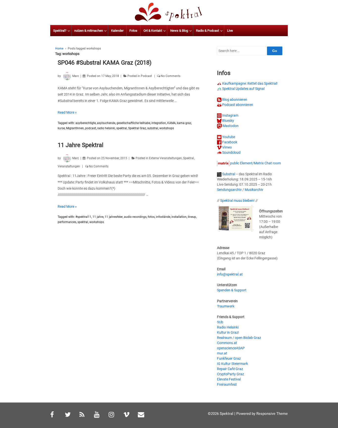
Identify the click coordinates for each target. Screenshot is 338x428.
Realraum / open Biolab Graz (239, 338)
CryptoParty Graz (230, 374)
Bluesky (227, 121)
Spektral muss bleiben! (237, 200)
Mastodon (230, 126)
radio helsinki (106, 128)
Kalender (117, 30)
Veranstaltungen (69, 166)
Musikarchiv (254, 190)
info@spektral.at (230, 274)
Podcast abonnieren (237, 105)
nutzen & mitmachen (88, 30)
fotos (151, 217)
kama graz (184, 123)
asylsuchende (106, 123)
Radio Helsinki (228, 327)
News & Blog (179, 30)
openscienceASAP (231, 348)
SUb (220, 322)
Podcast (146, 76)
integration (158, 123)
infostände (163, 217)
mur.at (222, 353)
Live (230, 30)
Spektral (188, 158)
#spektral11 (83, 217)
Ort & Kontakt (153, 30)
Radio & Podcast (207, 30)
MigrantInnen (75, 128)
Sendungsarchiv (229, 190)
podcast (90, 128)
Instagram (229, 115)
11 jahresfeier (114, 217)
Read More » (67, 112)
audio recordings (135, 217)
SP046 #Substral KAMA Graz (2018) (104, 62)
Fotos (133, 30)
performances (67, 222)
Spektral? (59, 30)
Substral (228, 174)
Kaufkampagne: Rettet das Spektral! (249, 83)
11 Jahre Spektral (80, 145)
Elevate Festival (229, 379)
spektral (121, 128)
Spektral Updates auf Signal (243, 89)
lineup (192, 217)
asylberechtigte (85, 123)
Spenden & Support (231, 290)
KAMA (171, 123)
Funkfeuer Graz (229, 358)
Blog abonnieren (234, 99)
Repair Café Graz (230, 369)
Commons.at (227, 343)
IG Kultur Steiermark (232, 364)
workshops (166, 128)
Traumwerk (225, 306)
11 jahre (98, 217)
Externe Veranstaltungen (165, 158)
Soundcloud (231, 152)
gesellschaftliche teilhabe (133, 123)
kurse (61, 128)
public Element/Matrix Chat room (255, 163)
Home (59, 48)
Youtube (228, 137)
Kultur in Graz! (228, 332)
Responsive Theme (272, 413)
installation (179, 217)
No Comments (170, 76)
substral (152, 128)
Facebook (229, 142)
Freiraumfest (227, 384)
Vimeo (226, 147)
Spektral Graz (137, 128)
